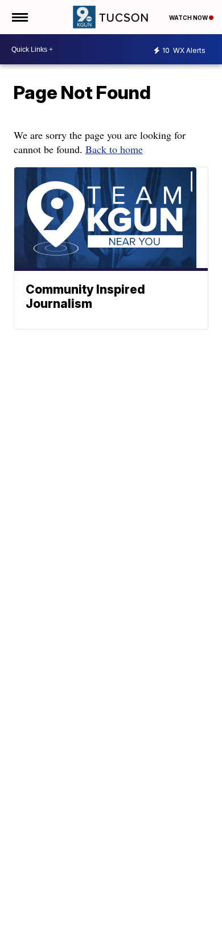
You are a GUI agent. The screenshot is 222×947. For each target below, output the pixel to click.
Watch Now (189, 17)
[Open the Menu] (19, 17)
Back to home (114, 149)
